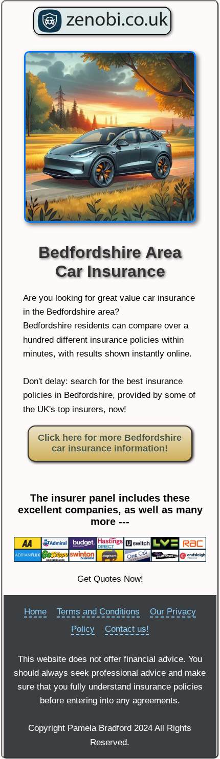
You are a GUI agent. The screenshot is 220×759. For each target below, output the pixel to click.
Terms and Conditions (98, 611)
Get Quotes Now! (110, 579)
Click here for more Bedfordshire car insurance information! (110, 443)
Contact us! (127, 629)
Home (35, 611)
